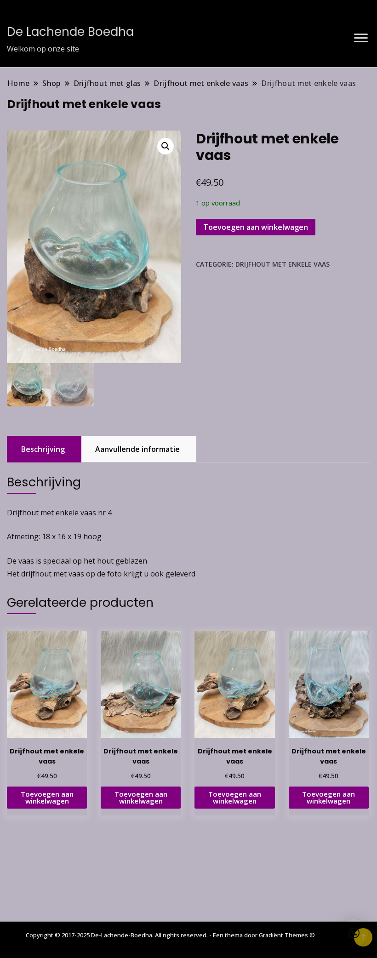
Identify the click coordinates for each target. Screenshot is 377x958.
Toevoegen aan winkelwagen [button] (47, 797)
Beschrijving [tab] (43, 449)
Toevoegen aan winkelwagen (255, 227)
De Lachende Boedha (70, 31)
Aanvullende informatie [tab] (137, 449)
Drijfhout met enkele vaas (282, 264)
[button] (165, 146)
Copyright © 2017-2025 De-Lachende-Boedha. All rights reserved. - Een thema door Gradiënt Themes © (170, 935)
